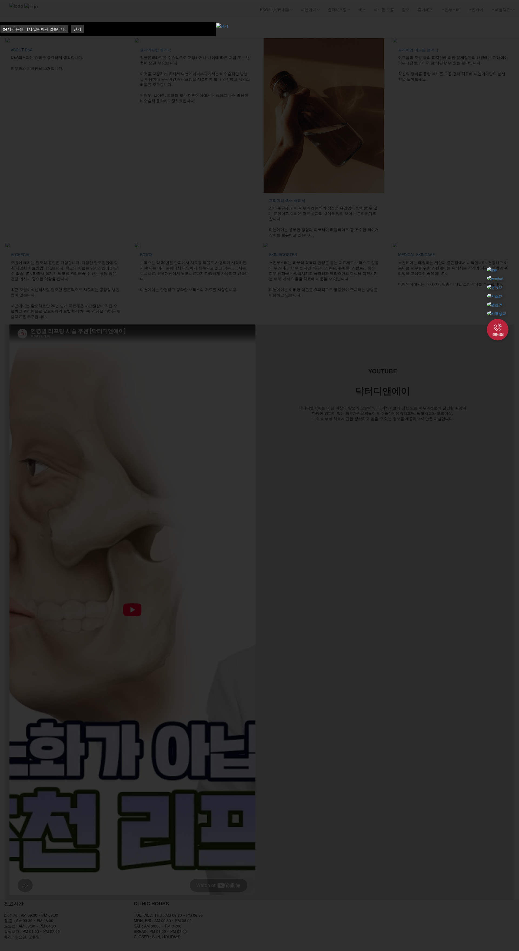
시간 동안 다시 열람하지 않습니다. (34, 29)
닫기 (77, 29)
